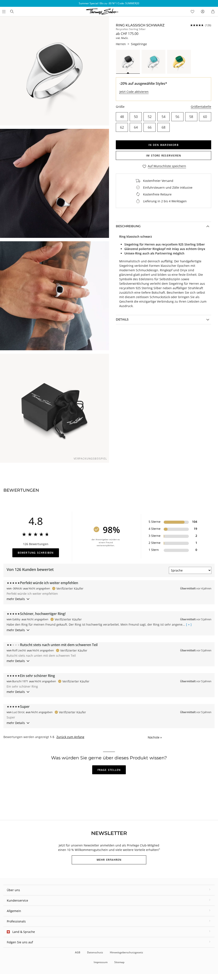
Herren (121, 44)
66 (150, 127)
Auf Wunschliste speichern (167, 166)
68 (163, 127)
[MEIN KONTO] (203, 11)
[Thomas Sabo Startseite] (12, 11)
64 (136, 127)
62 (122, 127)
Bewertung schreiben (36, 553)
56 (177, 116)
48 (122, 116)
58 (191, 116)
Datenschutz (95, 952)
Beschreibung (128, 226)
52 (150, 116)
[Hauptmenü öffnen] (3, 11)
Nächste (155, 737)
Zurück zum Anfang (70, 737)
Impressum (101, 962)
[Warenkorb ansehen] (213, 11)
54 (163, 116)
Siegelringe (139, 44)
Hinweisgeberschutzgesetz (126, 952)
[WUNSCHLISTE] (192, 11)
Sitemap (119, 962)
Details (122, 319)
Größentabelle (201, 107)
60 (205, 116)
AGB (77, 952)
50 (136, 116)
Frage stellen (109, 770)
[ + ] (189, 624)
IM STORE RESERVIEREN (163, 155)
